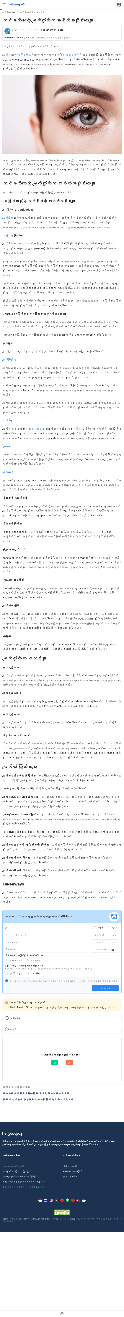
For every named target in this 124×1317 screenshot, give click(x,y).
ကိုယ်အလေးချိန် (11, 949)
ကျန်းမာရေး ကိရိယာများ (71, 1155)
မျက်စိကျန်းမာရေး (8, 12)
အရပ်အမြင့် (11, 942)
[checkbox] (6, 980)
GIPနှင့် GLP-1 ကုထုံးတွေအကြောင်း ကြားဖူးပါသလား (24, 965)
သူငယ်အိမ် (34, 428)
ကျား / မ (8, 927)
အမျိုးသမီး (115, 927)
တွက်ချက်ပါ (105, 988)
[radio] (94, 927)
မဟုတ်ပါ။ (35, 960)
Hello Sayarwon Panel (51, 29)
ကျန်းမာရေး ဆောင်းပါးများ (11, 1155)
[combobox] (113, 943)
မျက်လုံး (6, 54)
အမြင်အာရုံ (24, 54)
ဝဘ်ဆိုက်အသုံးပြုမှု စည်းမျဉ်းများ (16, 1171)
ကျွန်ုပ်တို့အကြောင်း (70, 1176)
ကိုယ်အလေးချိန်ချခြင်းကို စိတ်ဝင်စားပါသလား (24, 955)
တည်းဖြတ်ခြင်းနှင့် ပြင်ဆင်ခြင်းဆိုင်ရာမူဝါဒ (23, 1181)
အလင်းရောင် (72, 54)
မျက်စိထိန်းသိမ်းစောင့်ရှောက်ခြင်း (32, 12)
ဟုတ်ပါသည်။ (16, 960)
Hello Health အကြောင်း (72, 1171)
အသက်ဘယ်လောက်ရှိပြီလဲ (15, 935)
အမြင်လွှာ (7, 235)
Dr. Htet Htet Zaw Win (13, 38)
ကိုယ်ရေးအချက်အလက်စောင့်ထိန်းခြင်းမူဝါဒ (21, 1176)
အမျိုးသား (100, 927)
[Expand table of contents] (62, 46)
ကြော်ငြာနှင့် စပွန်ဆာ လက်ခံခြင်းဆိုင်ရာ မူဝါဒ (23, 1187)
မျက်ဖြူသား (7, 217)
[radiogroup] (106, 928)
